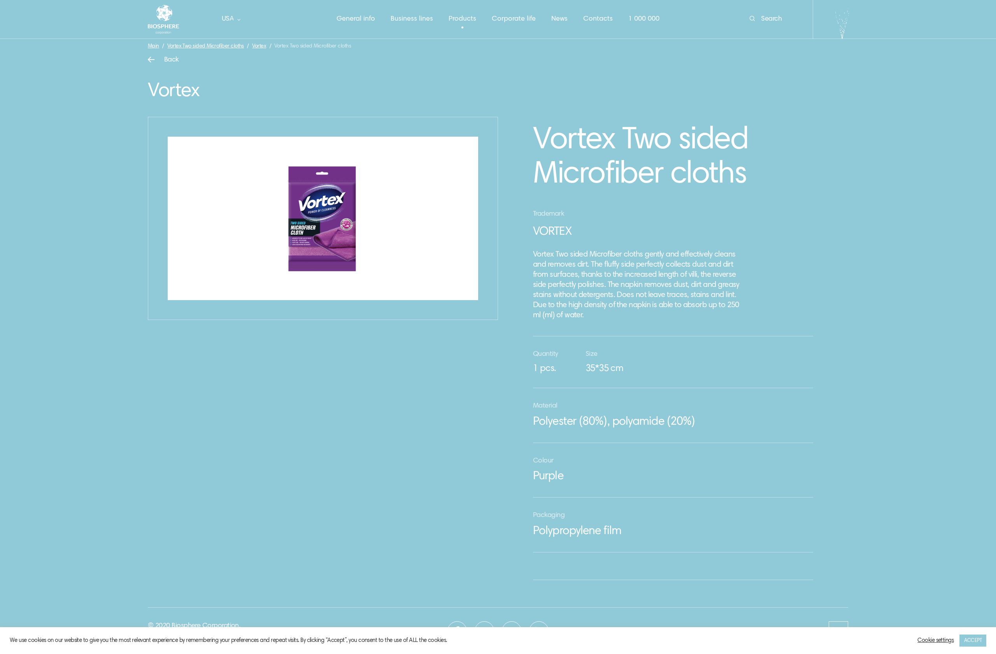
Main (153, 46)
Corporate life (514, 19)
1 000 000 (643, 19)
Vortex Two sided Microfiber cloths (205, 46)
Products (462, 19)
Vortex (259, 46)
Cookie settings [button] (935, 640)
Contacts (598, 19)
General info (356, 19)
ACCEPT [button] (973, 640)
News (559, 19)
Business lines (412, 19)
